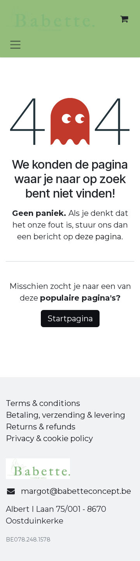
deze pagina (98, 236)
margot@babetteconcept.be (76, 491)
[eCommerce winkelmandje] (124, 19)
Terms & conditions (43, 403)
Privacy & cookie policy (49, 438)
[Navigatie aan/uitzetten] (15, 44)
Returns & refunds (40, 426)
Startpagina (70, 318)
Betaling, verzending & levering (65, 415)
